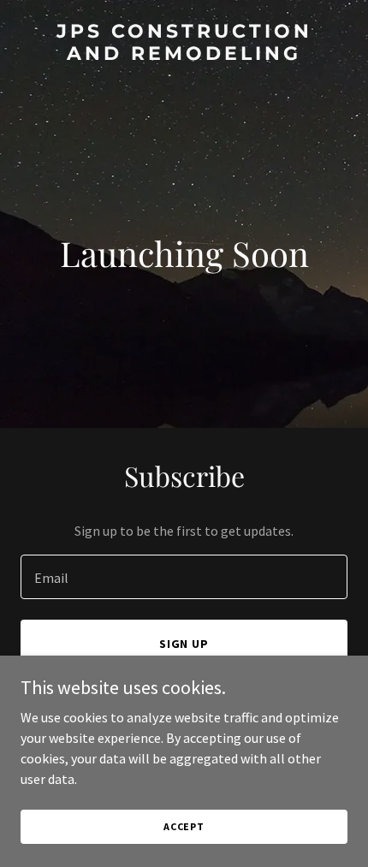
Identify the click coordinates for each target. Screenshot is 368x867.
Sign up (184, 643)
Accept (184, 826)
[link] (184, 54)
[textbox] (184, 577)
